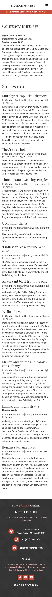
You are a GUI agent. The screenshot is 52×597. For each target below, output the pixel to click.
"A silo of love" (12, 311)
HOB (35, 512)
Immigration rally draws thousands (20, 408)
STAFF (28, 585)
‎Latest (19, 512)
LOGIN (35, 585)
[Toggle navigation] (47, 5)
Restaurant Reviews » (15, 288)
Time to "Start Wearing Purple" (25, 179)
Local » (8, 417)
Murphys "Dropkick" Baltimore (24, 96)
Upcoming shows (14, 223)
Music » (9, 102)
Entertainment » (13, 258)
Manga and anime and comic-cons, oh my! (24, 364)
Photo (27, 512)
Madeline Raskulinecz (35, 153)
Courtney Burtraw (14, 100)
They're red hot (13, 149)
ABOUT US (19, 585)
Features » (11, 372)
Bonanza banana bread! (19, 447)
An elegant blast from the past (24, 281)
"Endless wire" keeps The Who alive (23, 249)
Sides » (8, 454)
